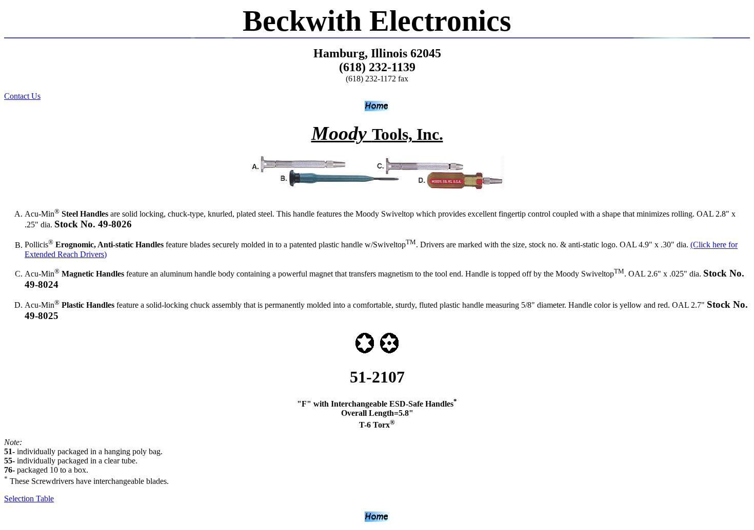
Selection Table (29, 498)
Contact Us (22, 96)
